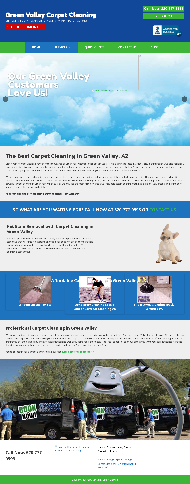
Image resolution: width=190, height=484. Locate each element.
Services (60, 47)
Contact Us (127, 47)
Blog (154, 47)
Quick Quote (94, 47)
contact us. (163, 210)
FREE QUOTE (163, 16)
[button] (72, 47)
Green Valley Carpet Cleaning (51, 15)
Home (36, 47)
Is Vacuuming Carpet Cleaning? (115, 459)
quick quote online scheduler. (77, 351)
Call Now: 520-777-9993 (163, 8)
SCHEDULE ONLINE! (23, 26)
